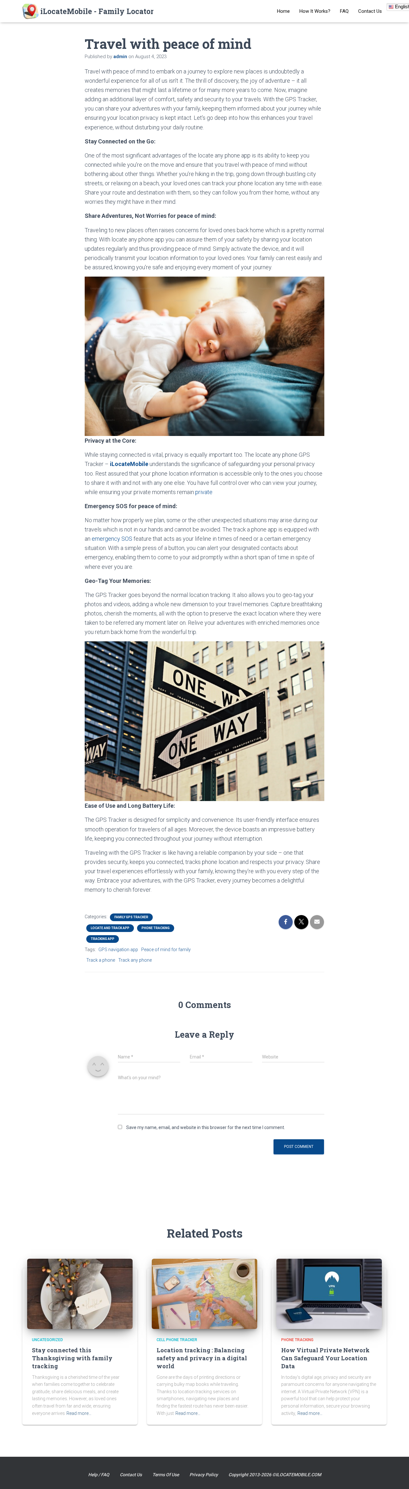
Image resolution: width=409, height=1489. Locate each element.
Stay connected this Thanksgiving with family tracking (72, 1358)
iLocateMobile (129, 464)
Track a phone (100, 960)
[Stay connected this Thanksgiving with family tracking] (80, 1293)
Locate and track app (110, 928)
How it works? (314, 11)
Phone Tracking (156, 928)
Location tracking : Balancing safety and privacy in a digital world (202, 1358)
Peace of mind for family (166, 949)
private (203, 492)
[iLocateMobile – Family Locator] (88, 11)
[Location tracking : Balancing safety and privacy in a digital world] (204, 1293)
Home (283, 11)
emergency (106, 538)
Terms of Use (165, 1474)
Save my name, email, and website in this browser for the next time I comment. (205, 1127)
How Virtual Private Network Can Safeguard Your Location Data (325, 1358)
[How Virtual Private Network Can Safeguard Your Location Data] (329, 1293)
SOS (126, 538)
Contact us (370, 11)
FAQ (344, 11)
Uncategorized (47, 1340)
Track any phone (135, 960)
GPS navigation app (118, 949)
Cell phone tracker (177, 1340)
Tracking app (102, 939)
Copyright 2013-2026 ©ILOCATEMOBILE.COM (274, 1474)
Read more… (78, 1413)
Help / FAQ (98, 1474)
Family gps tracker (131, 917)
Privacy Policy (203, 1474)
